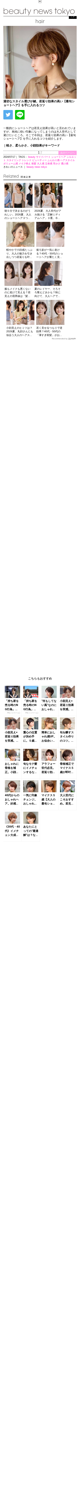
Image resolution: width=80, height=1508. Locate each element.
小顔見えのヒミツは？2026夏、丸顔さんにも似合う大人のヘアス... (19, 331)
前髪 (34, 163)
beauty (32, 156)
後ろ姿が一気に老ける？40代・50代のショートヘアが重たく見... (49, 253)
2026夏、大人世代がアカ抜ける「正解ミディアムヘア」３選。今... (47, 214)
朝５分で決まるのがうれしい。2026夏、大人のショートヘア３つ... (17, 214)
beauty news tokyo (37, 166)
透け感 (64, 163)
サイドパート (43, 156)
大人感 (41, 163)
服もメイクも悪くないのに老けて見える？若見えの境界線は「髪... (17, 292)
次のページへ (67, 152)
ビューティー (39, 160)
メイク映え (25, 163)
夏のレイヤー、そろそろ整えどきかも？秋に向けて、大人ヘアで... (47, 292)
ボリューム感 (11, 163)
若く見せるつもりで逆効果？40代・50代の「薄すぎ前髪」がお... (49, 331)
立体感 (49, 163)
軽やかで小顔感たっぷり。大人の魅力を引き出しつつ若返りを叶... (19, 253)
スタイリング (14, 160)
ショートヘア (59, 156)
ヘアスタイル (67, 160)
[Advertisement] (40, 505)
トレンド (27, 160)
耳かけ (57, 163)
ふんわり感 (53, 160)
